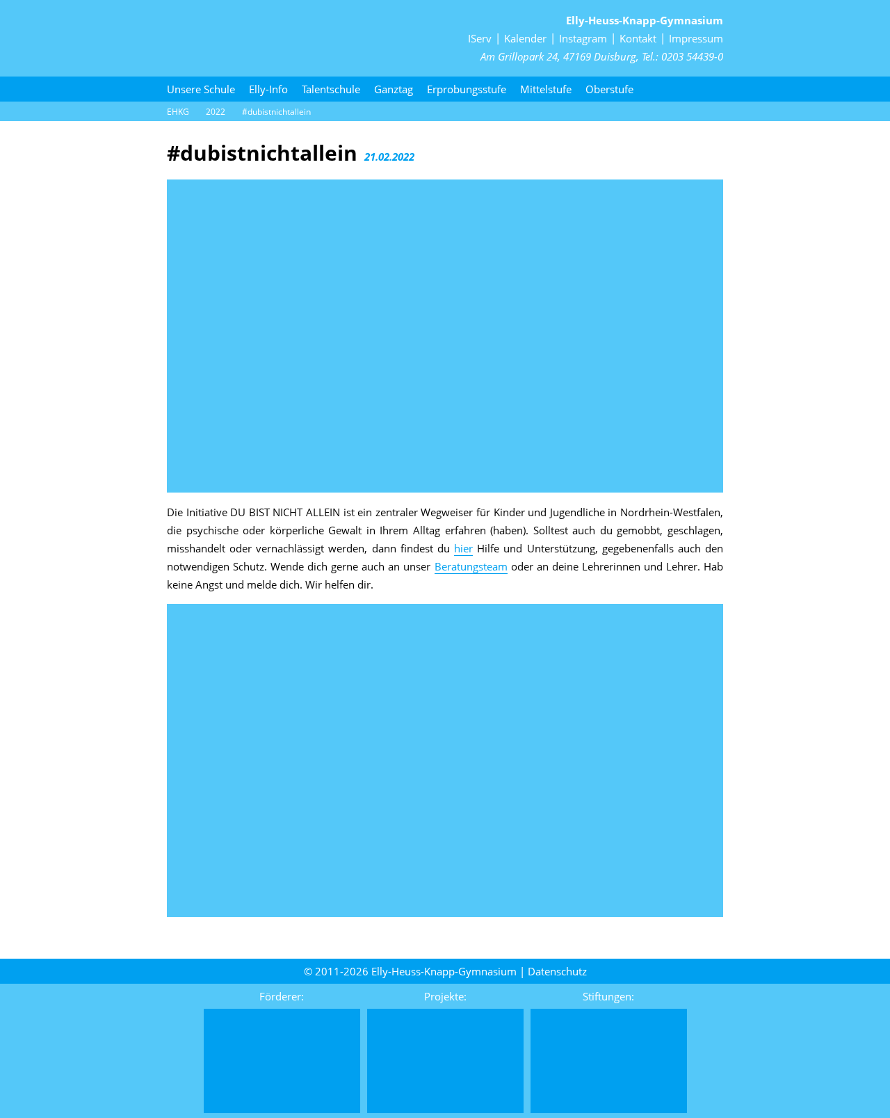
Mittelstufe (546, 89)
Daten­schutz (557, 971)
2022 (215, 112)
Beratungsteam (471, 566)
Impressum (696, 38)
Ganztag (393, 89)
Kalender (525, 38)
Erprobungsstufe (466, 89)
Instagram (583, 38)
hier (463, 548)
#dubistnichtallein (276, 112)
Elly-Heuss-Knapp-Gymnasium (644, 20)
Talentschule (331, 89)
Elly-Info (268, 89)
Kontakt (638, 38)
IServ (480, 38)
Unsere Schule (201, 89)
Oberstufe (609, 89)
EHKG (178, 112)
